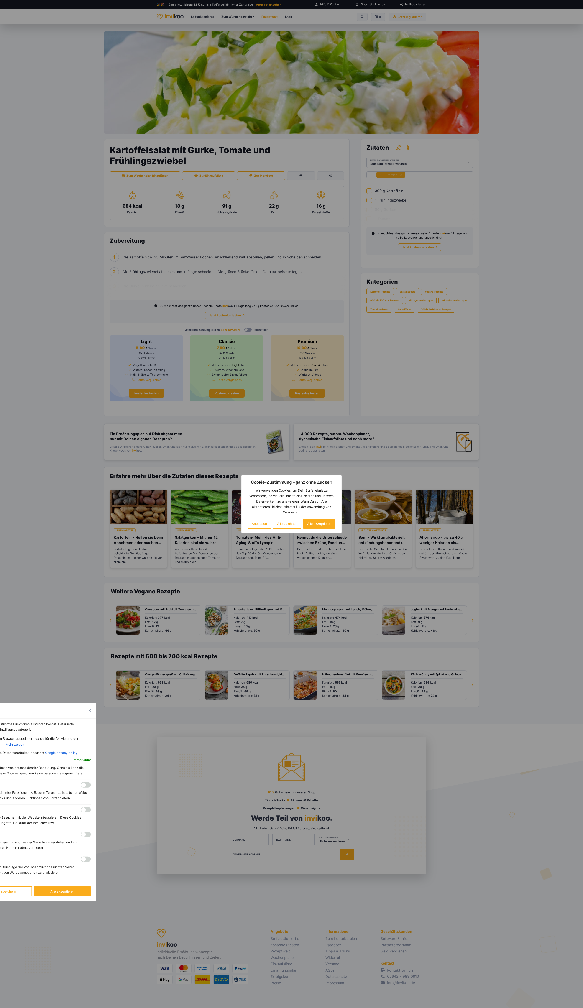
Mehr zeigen (15, 744)
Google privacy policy (61, 752)
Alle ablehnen (287, 524)
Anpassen (259, 524)
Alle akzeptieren (319, 524)
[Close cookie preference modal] (90, 710)
